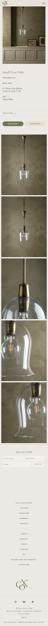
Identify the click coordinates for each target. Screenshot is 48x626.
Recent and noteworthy (23, 560)
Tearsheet (35, 124)
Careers (24, 549)
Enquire (13, 124)
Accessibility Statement (32, 611)
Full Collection (24, 503)
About (24, 534)
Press (24, 544)
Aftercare (24, 565)
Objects (24, 523)
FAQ (24, 554)
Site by (24, 617)
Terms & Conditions (14, 611)
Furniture (24, 513)
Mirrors (24, 518)
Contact (24, 539)
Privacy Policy (24, 613)
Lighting (24, 508)
